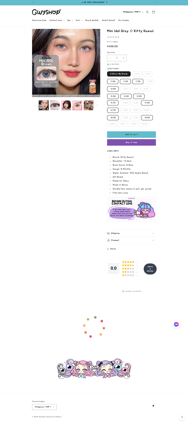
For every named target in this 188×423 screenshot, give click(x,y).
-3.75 (112, 103)
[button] (57, 20)
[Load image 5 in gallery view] (88, 105)
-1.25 (125, 81)
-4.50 (147, 103)
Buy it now (131, 142)
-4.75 (113, 110)
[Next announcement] (155, 2)
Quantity (111, 52)
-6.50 (113, 118)
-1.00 (112, 81)
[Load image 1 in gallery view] (44, 105)
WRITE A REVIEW (150, 269)
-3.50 (139, 96)
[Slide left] (35, 105)
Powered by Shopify (54, 416)
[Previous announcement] (33, 2)
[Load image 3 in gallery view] (66, 105)
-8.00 (147, 118)
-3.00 (113, 96)
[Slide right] (97, 105)
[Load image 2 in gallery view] (55, 105)
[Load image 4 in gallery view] (77, 105)
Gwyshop (42, 416)
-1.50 (137, 81)
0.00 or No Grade (119, 74)
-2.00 (113, 89)
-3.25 (126, 96)
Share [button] (113, 249)
